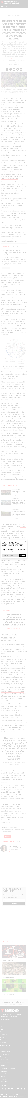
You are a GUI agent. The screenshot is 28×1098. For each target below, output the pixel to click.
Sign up (22, 556)
